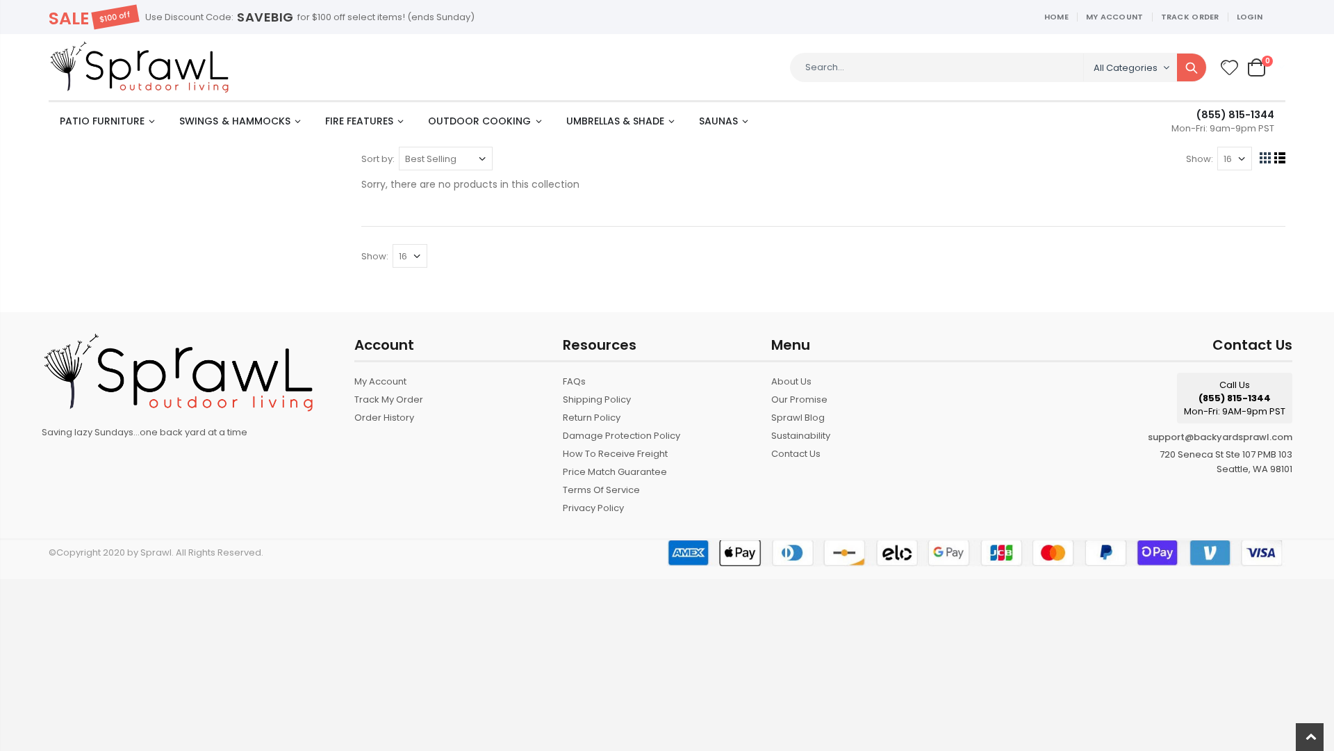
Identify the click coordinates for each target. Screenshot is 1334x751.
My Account (1115, 16)
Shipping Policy (597, 399)
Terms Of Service (601, 489)
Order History (384, 417)
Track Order (1190, 16)
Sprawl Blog (798, 417)
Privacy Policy (593, 508)
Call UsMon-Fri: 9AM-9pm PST (1234, 398)
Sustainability (800, 435)
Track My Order (388, 399)
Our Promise (799, 399)
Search (1191, 67)
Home (1056, 16)
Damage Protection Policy (621, 435)
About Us (791, 381)
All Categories (1126, 67)
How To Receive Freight (615, 453)
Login (1249, 16)
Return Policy (591, 417)
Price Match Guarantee (615, 471)
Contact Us (796, 453)
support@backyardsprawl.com (1220, 437)
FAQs (574, 381)
